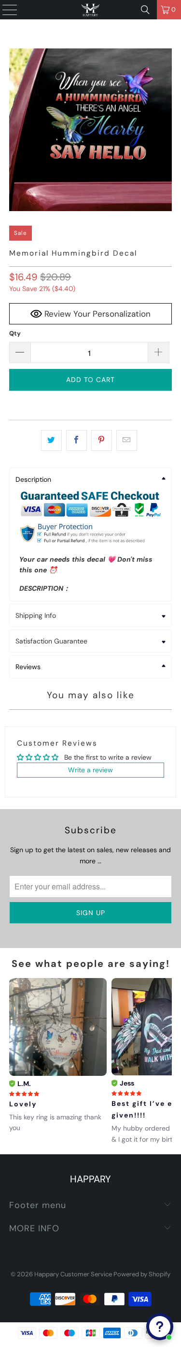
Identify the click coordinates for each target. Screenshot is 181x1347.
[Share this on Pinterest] (101, 440)
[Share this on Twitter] (51, 440)
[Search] (145, 9)
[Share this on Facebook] (76, 440)
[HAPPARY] (90, 9)
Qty (15, 333)
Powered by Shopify (141, 1274)
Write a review (90, 769)
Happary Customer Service (73, 1274)
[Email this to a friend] (126, 440)
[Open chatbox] (159, 1326)
